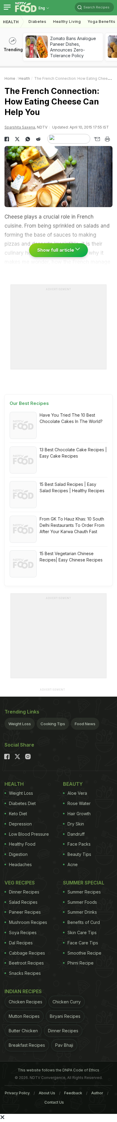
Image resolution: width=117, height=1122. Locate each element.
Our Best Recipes (29, 403)
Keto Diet (18, 813)
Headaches (20, 864)
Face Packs (79, 844)
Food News (85, 723)
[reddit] (38, 139)
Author (97, 1093)
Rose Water (79, 803)
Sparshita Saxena (19, 127)
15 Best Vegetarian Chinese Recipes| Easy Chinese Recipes (71, 556)
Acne (73, 864)
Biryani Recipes (65, 1016)
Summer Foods (82, 902)
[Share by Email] (97, 139)
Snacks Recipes (25, 973)
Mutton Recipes (24, 1016)
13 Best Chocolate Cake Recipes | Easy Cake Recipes (73, 452)
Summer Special (83, 883)
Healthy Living (67, 21)
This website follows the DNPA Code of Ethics (58, 1070)
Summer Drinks (82, 912)
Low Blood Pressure (29, 834)
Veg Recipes (19, 883)
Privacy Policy (17, 1093)
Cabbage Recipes (27, 953)
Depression (20, 823)
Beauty (73, 784)
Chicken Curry (66, 1001)
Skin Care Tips (82, 932)
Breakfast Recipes (27, 1045)
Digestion (18, 854)
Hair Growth (79, 813)
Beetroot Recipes (26, 962)
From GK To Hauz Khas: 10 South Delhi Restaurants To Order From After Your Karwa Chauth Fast (72, 525)
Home (9, 78)
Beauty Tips (79, 854)
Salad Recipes (23, 902)
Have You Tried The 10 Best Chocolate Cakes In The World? (71, 418)
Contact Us (54, 1102)
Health (11, 22)
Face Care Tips (83, 942)
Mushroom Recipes (28, 922)
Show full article (56, 250)
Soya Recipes (23, 932)
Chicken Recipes (25, 1001)
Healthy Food (22, 844)
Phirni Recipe (81, 962)
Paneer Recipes (25, 912)
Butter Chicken (23, 1030)
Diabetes (37, 21)
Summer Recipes (84, 891)
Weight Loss (19, 723)
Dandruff (76, 834)
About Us (47, 1093)
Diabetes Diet (22, 803)
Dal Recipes (21, 942)
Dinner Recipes (24, 891)
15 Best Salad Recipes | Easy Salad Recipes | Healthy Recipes (72, 487)
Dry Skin (76, 823)
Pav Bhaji (64, 1045)
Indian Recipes (23, 991)
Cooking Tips (52, 723)
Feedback (73, 1093)
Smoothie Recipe (84, 953)
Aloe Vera (77, 793)
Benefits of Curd (84, 922)
